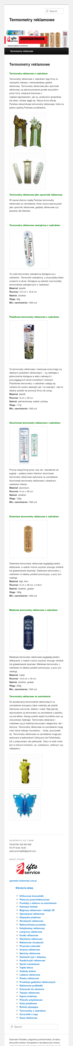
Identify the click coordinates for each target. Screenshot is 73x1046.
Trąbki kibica (26, 967)
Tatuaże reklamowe (30, 992)
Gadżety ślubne (28, 971)
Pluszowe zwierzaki (30, 946)
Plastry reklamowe (29, 978)
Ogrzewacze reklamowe (32, 913)
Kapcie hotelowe (28, 996)
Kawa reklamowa (28, 1017)
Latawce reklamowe (30, 974)
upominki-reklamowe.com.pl (22, 880)
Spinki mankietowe (30, 964)
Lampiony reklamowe (31, 931)
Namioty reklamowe (30, 953)
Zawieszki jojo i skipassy (33, 956)
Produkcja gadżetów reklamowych (38, 982)
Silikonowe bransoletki (32, 895)
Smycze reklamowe (30, 949)
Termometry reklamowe (31, 19)
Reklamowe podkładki (31, 985)
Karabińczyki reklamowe (32, 960)
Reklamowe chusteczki (31, 942)
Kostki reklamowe (29, 935)
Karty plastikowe (28, 1003)
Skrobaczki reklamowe (31, 920)
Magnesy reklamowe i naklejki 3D (37, 910)
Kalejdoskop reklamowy (32, 928)
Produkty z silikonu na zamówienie (38, 903)
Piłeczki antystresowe (31, 999)
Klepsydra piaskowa (30, 917)
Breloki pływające (29, 1006)
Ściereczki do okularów (32, 989)
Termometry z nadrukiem (33, 1010)
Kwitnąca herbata (29, 906)
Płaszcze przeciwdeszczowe (34, 899)
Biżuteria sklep (24, 888)
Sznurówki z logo (29, 1014)
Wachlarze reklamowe (31, 938)
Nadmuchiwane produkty (33, 924)
